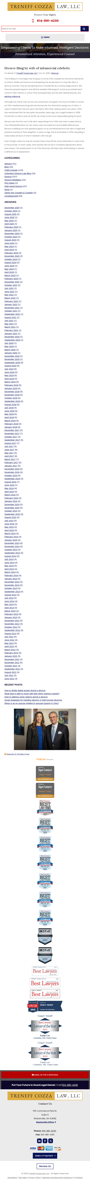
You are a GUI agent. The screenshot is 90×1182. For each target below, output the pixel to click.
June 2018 (9, 411)
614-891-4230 (48, 21)
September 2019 (12, 362)
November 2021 (11, 308)
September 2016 (12, 479)
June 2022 (9, 292)
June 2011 (9, 679)
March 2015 (10, 533)
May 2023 (9, 269)
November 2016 (11, 472)
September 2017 (12, 440)
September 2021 (12, 314)
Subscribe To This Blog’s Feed (18, 754)
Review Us (45, 1166)
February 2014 (11, 575)
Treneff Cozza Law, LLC (26, 73)
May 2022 (9, 295)
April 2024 (9, 250)
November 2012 (11, 624)
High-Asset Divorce (13, 186)
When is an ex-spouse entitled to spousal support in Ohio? (31, 703)
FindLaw (79, 1177)
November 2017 (11, 433)
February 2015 (11, 537)
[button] (45, 37)
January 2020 (10, 353)
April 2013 (9, 608)
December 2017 (11, 430)
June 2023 (9, 266)
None (6, 189)
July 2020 (8, 343)
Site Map (23, 1177)
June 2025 (9, 217)
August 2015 (10, 517)
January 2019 (10, 388)
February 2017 (11, 462)
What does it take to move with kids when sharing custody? (32, 694)
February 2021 (11, 330)
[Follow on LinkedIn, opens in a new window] (39, 1141)
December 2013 (11, 582)
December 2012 (11, 620)
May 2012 (9, 643)
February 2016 (11, 498)
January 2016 (10, 501)
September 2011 (12, 669)
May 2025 (9, 221)
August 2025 (10, 214)
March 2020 (10, 350)
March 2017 (10, 459)
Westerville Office (45, 1122)
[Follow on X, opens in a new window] (50, 1141)
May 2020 (9, 346)
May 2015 (9, 527)
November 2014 (11, 546)
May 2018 (9, 414)
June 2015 (9, 524)
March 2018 (10, 421)
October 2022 (10, 285)
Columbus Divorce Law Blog (17, 173)
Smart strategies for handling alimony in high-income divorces (33, 700)
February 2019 (11, 385)
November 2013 (11, 585)
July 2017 (8, 446)
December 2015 (11, 504)
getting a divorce (12, 96)
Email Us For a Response (46, 1075)
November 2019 (11, 359)
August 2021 (10, 317)
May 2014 (9, 566)
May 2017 (9, 453)
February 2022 (11, 301)
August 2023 (10, 262)
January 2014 (10, 579)
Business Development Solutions (57, 1177)
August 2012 (10, 633)
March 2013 (10, 611)
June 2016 (9, 485)
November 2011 (11, 662)
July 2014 (8, 559)
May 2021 (9, 324)
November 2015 (11, 508)
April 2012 (9, 646)
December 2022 (11, 282)
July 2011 (8, 675)
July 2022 (8, 288)
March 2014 (10, 572)
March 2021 (10, 327)
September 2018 (12, 401)
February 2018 (11, 424)
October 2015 (10, 511)
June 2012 (9, 640)
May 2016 (9, 488)
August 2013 (10, 595)
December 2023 (11, 256)
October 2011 (10, 666)
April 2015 (9, 530)
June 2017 (9, 450)
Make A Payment (44, 1155)
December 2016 (11, 469)
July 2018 (8, 408)
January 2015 (10, 540)
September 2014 (12, 553)
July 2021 (8, 320)
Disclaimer (12, 1177)
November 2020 (11, 337)
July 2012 (8, 637)
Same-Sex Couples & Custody (18, 193)
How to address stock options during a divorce (26, 697)
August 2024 (10, 240)
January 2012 (10, 656)
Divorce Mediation (12, 180)
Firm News (9, 183)
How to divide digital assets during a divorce (24, 690)
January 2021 (10, 333)
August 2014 (10, 556)
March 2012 (10, 650)
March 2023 (10, 275)
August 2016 (10, 482)
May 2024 (9, 246)
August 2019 (10, 366)
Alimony (8, 164)
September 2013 (12, 591)
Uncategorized (11, 196)
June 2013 (9, 601)
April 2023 (9, 272)
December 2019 (11, 356)
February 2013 (11, 614)
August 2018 (10, 404)
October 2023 (10, 259)
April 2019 (9, 379)
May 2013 (9, 604)
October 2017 (10, 437)
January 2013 (10, 617)
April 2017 (9, 456)
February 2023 (11, 279)
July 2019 (8, 369)
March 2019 (10, 382)
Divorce (54, 73)
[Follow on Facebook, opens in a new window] (45, 1141)
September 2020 (12, 340)
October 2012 (10, 627)
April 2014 (9, 569)
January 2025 (10, 230)
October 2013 (10, 588)
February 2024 (11, 253)
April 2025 (9, 224)
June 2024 (9, 243)
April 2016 (9, 492)
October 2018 (10, 398)
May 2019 (9, 375)
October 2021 (10, 311)
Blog (6, 167)
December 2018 (11, 391)
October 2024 (10, 237)
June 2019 (9, 372)
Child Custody (11, 170)
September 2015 (12, 514)
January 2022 (10, 304)
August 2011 (10, 672)
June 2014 (9, 562)
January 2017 (10, 466)
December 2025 (11, 208)
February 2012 (11, 653)
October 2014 (10, 550)
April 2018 (9, 417)
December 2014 (11, 543)
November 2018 (11, 395)
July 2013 (8, 598)
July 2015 (8, 521)
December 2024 (11, 233)
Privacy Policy (34, 1177)
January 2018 (10, 427)
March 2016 (10, 495)
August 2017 (10, 443)
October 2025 (10, 211)
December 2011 (11, 659)
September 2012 (12, 630)
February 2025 (11, 227)
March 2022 (10, 298)
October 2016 (10, 475)
